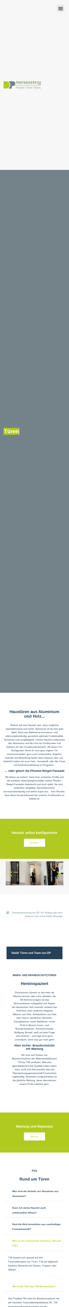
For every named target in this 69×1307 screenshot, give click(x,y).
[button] (60, 8)
